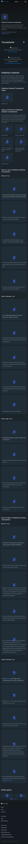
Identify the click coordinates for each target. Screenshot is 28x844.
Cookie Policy (4, 827)
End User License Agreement (7, 837)
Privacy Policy (4, 830)
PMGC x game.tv (4, 821)
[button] (11, 798)
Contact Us (3, 811)
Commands (3, 816)
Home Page (8, 780)
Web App (7, 678)
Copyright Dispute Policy (6, 834)
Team (2, 809)
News (2, 818)
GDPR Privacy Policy (5, 832)
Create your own (5, 33)
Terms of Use (4, 825)
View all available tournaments (13, 63)
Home (2, 807)
